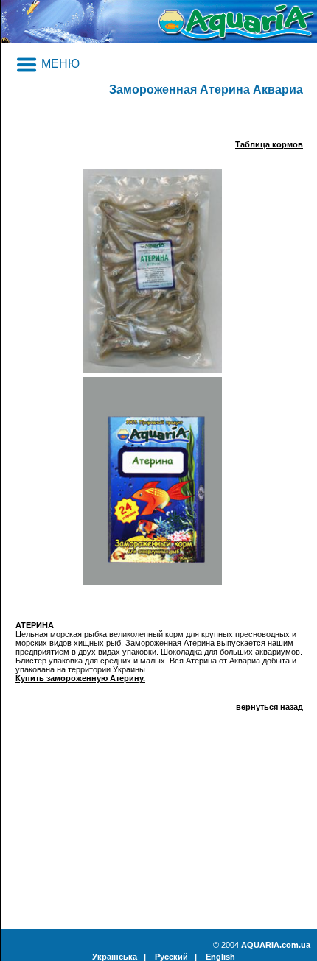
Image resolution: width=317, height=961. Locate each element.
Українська (114, 956)
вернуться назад (269, 707)
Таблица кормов (269, 144)
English (220, 956)
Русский (171, 956)
